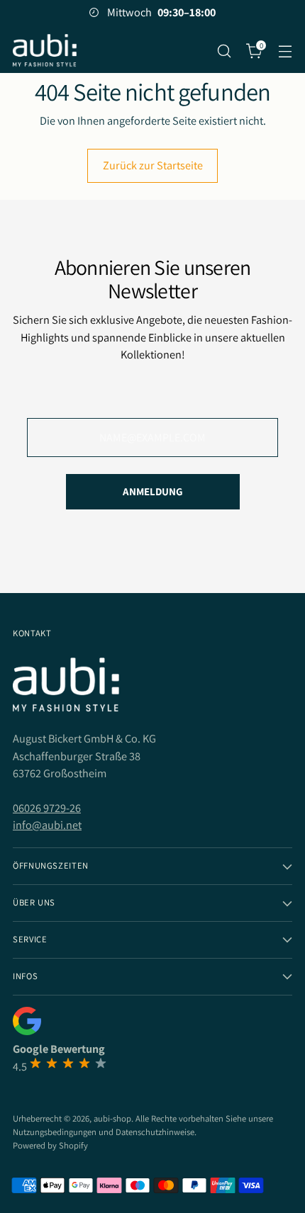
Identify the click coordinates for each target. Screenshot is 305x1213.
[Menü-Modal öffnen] (284, 50)
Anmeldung (153, 491)
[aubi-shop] (45, 50)
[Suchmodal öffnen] (223, 50)
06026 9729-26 (47, 808)
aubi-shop (112, 1118)
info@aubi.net (47, 825)
